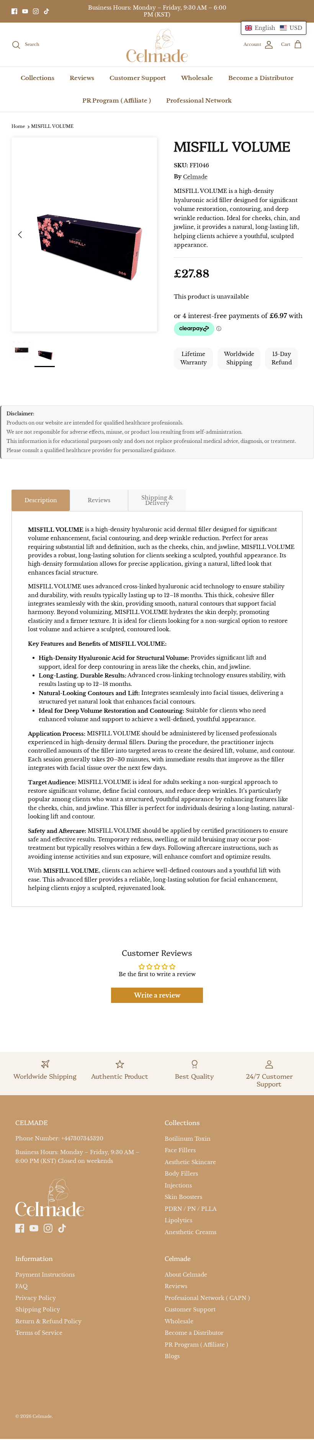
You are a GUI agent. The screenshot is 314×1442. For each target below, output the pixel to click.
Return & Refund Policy (48, 1321)
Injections (178, 1185)
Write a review (157, 995)
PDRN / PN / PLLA (191, 1208)
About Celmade (186, 1274)
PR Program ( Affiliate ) (116, 100)
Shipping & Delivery (157, 500)
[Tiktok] (46, 11)
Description (41, 500)
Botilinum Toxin (188, 1138)
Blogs (172, 1356)
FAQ (21, 1286)
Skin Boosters (183, 1197)
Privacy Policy (35, 1298)
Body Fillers (181, 1173)
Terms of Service (38, 1332)
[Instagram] (36, 11)
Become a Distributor (260, 78)
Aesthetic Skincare (190, 1162)
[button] (273, 27)
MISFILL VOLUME (52, 126)
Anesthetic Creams (190, 1232)
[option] (84, 234)
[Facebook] (14, 11)
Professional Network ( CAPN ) (207, 1298)
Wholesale (197, 78)
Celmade (195, 176)
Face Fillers (180, 1150)
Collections (37, 78)
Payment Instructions (45, 1274)
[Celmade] (157, 44)
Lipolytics (178, 1220)
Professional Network (199, 100)
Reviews (82, 78)
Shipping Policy (37, 1309)
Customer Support (138, 78)
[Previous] (19, 234)
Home (18, 126)
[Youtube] (25, 11)
